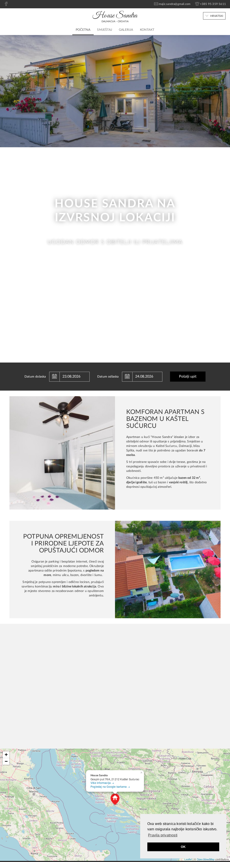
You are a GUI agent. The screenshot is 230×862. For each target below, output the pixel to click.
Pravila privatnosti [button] (162, 835)
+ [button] (6, 754)
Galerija (126, 29)
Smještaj (104, 29)
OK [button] (183, 847)
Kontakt (147, 29)
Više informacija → (102, 783)
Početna (83, 29)
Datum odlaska (108, 376)
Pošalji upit (188, 376)
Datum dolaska (35, 376)
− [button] (6, 761)
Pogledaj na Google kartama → (110, 786)
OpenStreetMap (206, 859)
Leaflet (188, 859)
